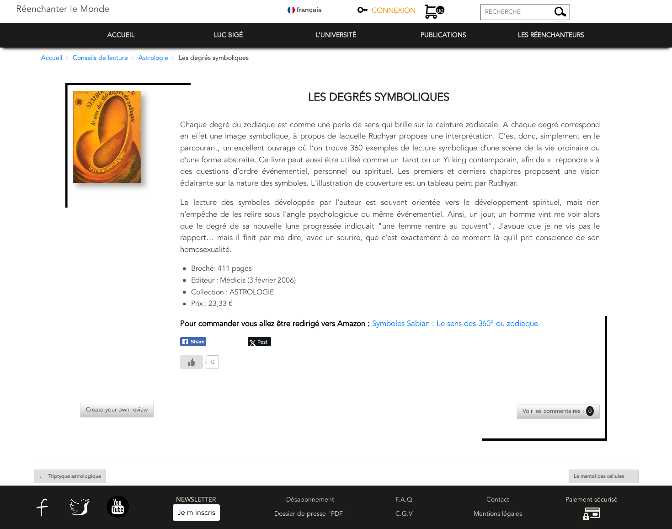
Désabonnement (310, 499)
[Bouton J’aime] (191, 362)
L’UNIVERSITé (336, 35)
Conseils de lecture (100, 57)
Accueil (51, 57)
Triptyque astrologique (70, 476)
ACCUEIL (120, 35)
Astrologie (153, 57)
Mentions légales (498, 513)
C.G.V (404, 513)
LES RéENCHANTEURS (551, 35)
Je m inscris (196, 513)
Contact (497, 499)
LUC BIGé (228, 35)
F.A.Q (404, 499)
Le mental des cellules (604, 476)
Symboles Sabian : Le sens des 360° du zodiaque (359, 323)
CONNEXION (394, 10)
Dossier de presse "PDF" (310, 513)
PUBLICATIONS (443, 35)
